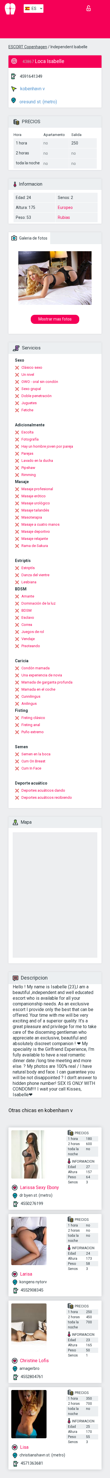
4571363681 (32, 1463)
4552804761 (32, 1376)
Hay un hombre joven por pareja (47, 446)
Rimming (28, 475)
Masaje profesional (37, 489)
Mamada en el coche (38, 689)
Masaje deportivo (35, 531)
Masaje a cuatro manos (40, 524)
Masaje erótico (33, 496)
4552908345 (32, 1290)
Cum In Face (31, 768)
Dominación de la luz (38, 603)
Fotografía (30, 439)
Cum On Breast (33, 761)
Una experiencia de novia (41, 675)
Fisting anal (30, 725)
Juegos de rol (32, 632)
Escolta (27, 432)
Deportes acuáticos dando (43, 790)
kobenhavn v (32, 88)
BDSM (26, 610)
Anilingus (29, 703)
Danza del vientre (35, 575)
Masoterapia (31, 517)
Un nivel (27, 374)
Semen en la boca (35, 754)
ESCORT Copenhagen (27, 47)
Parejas (27, 453)
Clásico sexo (31, 367)
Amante (27, 596)
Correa (26, 624)
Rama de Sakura (34, 546)
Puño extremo (32, 732)
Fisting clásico (33, 718)
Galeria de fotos (32, 238)
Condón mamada (35, 668)
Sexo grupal (31, 389)
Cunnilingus (30, 696)
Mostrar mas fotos (55, 319)
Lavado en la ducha (37, 460)
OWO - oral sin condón (39, 382)
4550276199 (32, 1203)
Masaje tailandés (35, 510)
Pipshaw (28, 468)
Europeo (65, 207)
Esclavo (27, 617)
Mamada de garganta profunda (46, 682)
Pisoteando (30, 646)
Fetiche (27, 410)
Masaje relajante (34, 538)
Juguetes (29, 403)
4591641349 (31, 76)
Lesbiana (28, 582)
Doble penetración (36, 396)
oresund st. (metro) (37, 101)
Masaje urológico (35, 503)
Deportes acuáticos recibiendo (46, 797)
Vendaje (28, 639)
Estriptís (28, 568)
